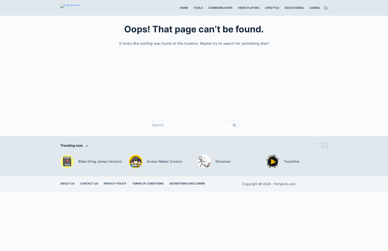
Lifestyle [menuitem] (272, 7)
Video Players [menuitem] (248, 7)
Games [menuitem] (315, 7)
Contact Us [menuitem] (89, 183)
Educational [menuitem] (294, 7)
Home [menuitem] (184, 7)
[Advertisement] (195, 80)
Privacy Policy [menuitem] (115, 183)
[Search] (326, 8)
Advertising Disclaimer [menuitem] (187, 183)
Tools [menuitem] (198, 7)
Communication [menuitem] (220, 7)
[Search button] (234, 124)
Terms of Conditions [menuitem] (148, 183)
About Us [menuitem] (67, 183)
